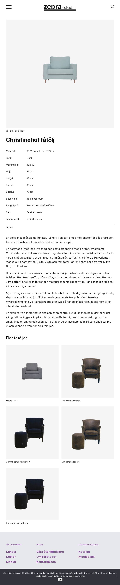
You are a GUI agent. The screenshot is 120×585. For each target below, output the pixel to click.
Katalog (84, 552)
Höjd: (9, 171)
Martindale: (12, 164)
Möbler (11, 562)
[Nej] (116, 576)
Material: (11, 151)
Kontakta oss (46, 562)
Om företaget (46, 556)
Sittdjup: (10, 191)
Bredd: (9, 185)
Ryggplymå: (12, 205)
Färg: (9, 157)
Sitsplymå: (11, 198)
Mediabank (87, 556)
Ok (60, 580)
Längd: (9, 178)
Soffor (11, 556)
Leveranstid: (12, 219)
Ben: (8, 212)
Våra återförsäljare (50, 552)
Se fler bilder (16, 130)
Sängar (11, 552)
